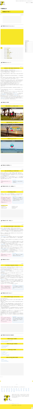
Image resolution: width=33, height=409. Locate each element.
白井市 (26, 388)
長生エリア (26, 48)
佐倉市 (21, 388)
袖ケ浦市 (2, 391)
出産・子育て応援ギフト (3, 236)
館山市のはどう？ (9, 52)
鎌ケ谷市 (7, 388)
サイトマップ (10, 403)
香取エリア (26, 44)
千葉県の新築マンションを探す (15, 206)
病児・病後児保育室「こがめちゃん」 (5, 352)
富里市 (28, 388)
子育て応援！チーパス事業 (4, 353)
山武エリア (26, 47)
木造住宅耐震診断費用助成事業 (4, 346)
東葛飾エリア (26, 42)
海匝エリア (26, 45)
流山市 (9, 388)
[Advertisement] (12, 19)
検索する (32, 2)
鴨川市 (6, 391)
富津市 (4, 391)
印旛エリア (26, 43)
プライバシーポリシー (17, 403)
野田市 (11, 388)
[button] (16, 384)
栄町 (18, 388)
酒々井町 (24, 388)
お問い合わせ (13, 403)
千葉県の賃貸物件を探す (3, 206)
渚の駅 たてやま (3, 279)
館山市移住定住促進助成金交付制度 (4, 341)
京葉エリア (26, 46)
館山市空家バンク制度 (3, 347)
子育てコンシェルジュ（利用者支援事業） (5, 355)
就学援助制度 (2, 359)
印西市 (16, 388)
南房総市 (14, 391)
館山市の (7, 49)
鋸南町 (9, 391)
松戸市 (14, 388)
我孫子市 (2, 388)
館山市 (11, 391)
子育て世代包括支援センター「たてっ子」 (5, 354)
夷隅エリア (26, 49)
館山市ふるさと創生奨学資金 (4, 360)
